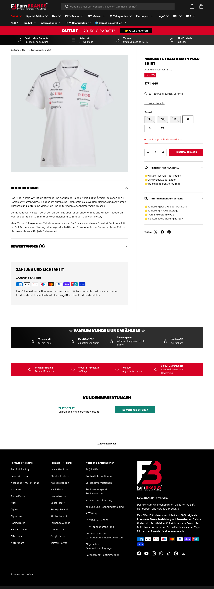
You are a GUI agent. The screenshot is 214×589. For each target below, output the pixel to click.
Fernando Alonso (60, 522)
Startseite (15, 50)
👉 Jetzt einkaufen (136, 30)
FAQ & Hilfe (92, 469)
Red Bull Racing (20, 469)
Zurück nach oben (107, 443)
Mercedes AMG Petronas (25, 482)
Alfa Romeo (17, 536)
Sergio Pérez (57, 536)
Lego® (161, 16)
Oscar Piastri (57, 502)
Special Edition (35, 16)
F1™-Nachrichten (76, 22)
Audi (13, 502)
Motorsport (142, 16)
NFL (175, 16)
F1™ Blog (91, 513)
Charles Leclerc (59, 476)
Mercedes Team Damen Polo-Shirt (36, 50)
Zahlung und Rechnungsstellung (105, 506)
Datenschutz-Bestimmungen (103, 554)
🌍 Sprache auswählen (108, 22)
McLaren (16, 489)
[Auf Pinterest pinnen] (169, 232)
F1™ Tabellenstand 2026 (100, 526)
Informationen (49, 22)
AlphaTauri (17, 516)
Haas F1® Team (19, 529)
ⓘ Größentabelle (154, 102)
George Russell (59, 509)
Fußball (28, 22)
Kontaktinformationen (99, 476)
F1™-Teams (72, 16)
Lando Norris (58, 496)
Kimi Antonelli (58, 516)
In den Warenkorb (186, 152)
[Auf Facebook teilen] (162, 232)
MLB (13, 22)
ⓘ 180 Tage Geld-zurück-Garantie (164, 93)
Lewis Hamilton (59, 469)
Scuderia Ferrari (20, 476)
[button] (201, 6)
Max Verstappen (59, 482)
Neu (54, 16)
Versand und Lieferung (99, 500)
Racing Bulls (18, 522)
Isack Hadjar (57, 489)
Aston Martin (18, 496)
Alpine (14, 509)
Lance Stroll (57, 529)
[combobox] (118, 6)
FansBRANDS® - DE (25, 574)
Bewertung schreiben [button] (135, 409)
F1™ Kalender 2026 (97, 520)
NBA (188, 16)
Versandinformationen (99, 482)
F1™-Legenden (119, 16)
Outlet (14, 16)
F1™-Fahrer (94, 16)
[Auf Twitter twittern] (155, 232)
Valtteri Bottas (58, 542)
